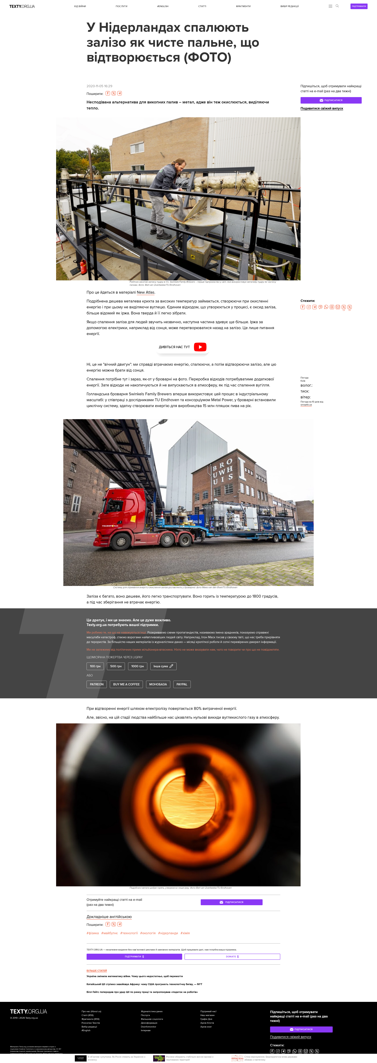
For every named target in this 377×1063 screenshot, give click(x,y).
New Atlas (145, 292)
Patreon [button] (97, 684)
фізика (94, 933)
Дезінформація (149, 1022)
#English (86, 1030)
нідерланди (169, 933)
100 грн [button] (95, 666)
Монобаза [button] (158, 684)
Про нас (86, 1011)
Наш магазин (207, 1015)
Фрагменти (88, 1019)
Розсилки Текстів (91, 1022)
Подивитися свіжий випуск (322, 108)
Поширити (95, 94)
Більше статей (97, 970)
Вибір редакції (89, 1026)
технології (130, 933)
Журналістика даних (152, 1011)
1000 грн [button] (137, 666)
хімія (186, 933)
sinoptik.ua (306, 404)
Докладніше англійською (109, 916)
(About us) (96, 1011)
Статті (85, 1015)
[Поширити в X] (113, 93)
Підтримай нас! (208, 1011)
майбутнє (110, 933)
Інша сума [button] (161, 666)
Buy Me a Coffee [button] (126, 684)
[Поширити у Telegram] (119, 93)
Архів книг (206, 1026)
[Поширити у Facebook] (108, 93)
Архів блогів (207, 1022)
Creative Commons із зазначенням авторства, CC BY (40, 1049)
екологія (149, 933)
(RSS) (91, 1015)
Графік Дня (206, 1019)
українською (31, 1051)
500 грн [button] (116, 666)
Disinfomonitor (148, 1026)
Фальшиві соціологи (152, 1019)
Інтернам (146, 1030)
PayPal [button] (182, 684)
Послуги (145, 1015)
